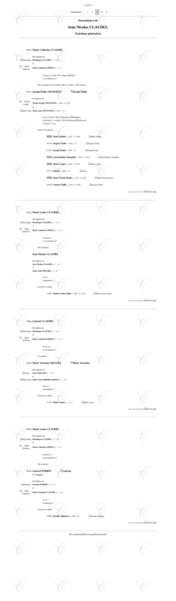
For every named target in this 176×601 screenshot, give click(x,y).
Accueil (88, 5)
